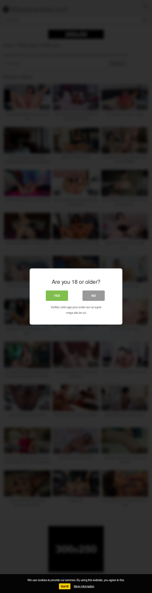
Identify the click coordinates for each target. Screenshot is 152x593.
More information (84, 586)
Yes (57, 295)
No (93, 295)
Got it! (65, 586)
